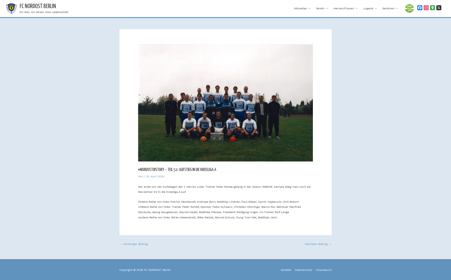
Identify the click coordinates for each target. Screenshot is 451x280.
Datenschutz (303, 270)
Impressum (324, 270)
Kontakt (286, 270)
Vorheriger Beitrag (134, 244)
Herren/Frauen (343, 8)
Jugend (368, 8)
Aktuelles (300, 8)
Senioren (388, 8)
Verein (320, 8)
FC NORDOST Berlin (38, 6)
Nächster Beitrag (318, 244)
